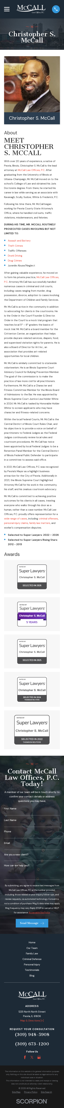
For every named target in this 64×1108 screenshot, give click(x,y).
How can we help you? (16, 865)
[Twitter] (32, 1057)
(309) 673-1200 (32, 1044)
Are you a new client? (16, 854)
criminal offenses (48, 518)
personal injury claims (16, 523)
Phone (7, 831)
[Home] (31, 9)
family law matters (39, 523)
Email (7, 843)
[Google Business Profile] (39, 1057)
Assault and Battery (19, 240)
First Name (10, 808)
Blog (32, 975)
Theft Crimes (15, 245)
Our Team (32, 948)
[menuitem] (16, 1092)
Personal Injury (32, 964)
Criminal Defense (32, 959)
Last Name (10, 820)
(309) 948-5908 (32, 1034)
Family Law (32, 953)
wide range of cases (15, 518)
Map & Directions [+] (32, 1020)
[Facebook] (25, 1057)
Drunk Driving (15, 255)
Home (32, 942)
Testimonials (32, 970)
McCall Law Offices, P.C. (31, 170)
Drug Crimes (15, 260)
